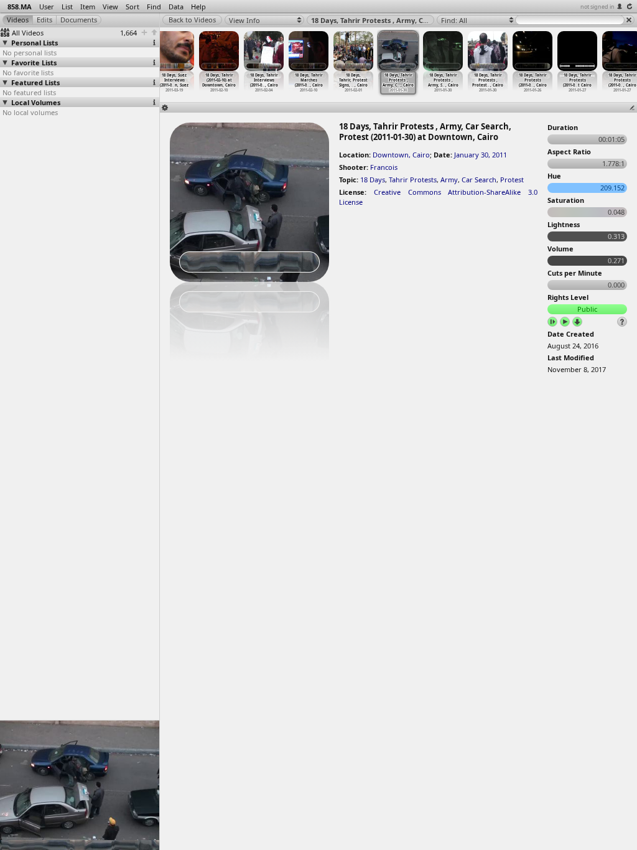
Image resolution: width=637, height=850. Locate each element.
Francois (384, 167)
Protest (512, 179)
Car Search (479, 179)
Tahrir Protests (413, 179)
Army (449, 179)
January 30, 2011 (480, 154)
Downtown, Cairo (401, 154)
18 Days (372, 179)
